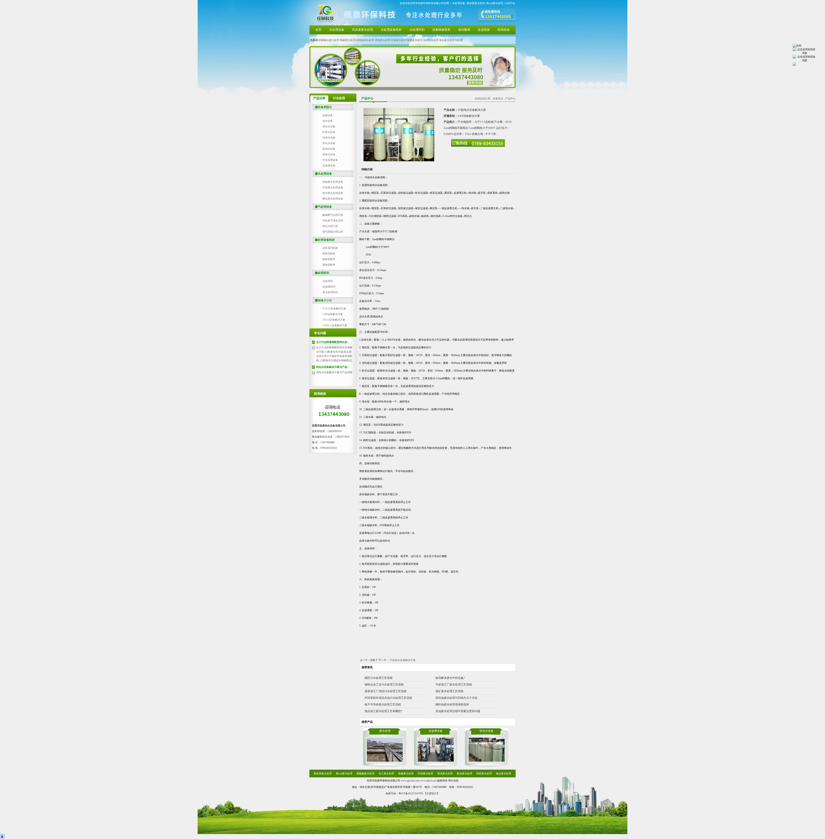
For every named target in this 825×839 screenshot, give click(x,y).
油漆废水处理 (430, 40)
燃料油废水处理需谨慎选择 (452, 704)
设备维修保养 (441, 29)
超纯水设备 (328, 148)
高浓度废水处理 (476, 3)
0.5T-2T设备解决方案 (334, 308)
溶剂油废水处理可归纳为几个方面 (456, 697)
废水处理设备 (322, 173)
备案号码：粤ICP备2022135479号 (404, 793)
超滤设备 (327, 115)
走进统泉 (484, 29)
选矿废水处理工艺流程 (449, 691)
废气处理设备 (322, 206)
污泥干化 (510, 3)
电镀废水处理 (347, 40)
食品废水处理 (447, 40)
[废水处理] (384, 761)
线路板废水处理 (365, 40)
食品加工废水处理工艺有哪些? (383, 711)
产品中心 (510, 98)
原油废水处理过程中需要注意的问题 (457, 711)
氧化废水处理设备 (332, 198)
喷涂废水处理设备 (332, 193)
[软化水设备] (486, 761)
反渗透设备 (328, 165)
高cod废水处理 (494, 3)
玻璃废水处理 (414, 40)
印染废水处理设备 (332, 187)
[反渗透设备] (435, 761)
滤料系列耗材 (330, 248)
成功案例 (464, 29)
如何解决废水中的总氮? (450, 677)
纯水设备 (327, 120)
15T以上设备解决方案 (334, 325)
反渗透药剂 (328, 286)
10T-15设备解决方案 (333, 319)
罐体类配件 (328, 264)
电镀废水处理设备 (332, 181)
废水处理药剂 (330, 292)
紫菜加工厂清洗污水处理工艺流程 (385, 691)
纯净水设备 (328, 137)
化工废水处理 (386, 773)
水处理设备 (458, 3)
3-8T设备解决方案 (332, 314)
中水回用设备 (330, 159)
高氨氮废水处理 (365, 773)
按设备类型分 (322, 107)
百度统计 (431, 793)
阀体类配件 (328, 259)
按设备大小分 (322, 300)
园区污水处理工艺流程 (379, 677)
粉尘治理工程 (330, 226)
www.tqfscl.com (428, 780)
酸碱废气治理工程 (332, 214)
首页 (318, 29)
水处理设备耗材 (391, 29)
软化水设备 (328, 143)
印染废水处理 (398, 40)
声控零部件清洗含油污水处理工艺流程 (388, 697)
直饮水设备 (328, 154)
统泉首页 (498, 98)
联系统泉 (504, 29)
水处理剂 (327, 281)
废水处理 (384, 730)
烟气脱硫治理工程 (332, 231)
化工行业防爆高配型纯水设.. (332, 342)
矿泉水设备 (328, 132)
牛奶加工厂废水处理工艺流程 (453, 684)
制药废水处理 (484, 773)
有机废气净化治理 (332, 220)
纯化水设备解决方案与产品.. (332, 366)
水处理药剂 (417, 29)
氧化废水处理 (464, 773)
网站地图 (453, 780)
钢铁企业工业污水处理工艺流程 (384, 684)
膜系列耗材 (328, 253)
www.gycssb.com (410, 780)
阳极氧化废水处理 (329, 40)
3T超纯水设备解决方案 (403, 660)
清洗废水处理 (382, 40)
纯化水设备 (328, 126)
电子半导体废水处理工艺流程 (383, 704)
